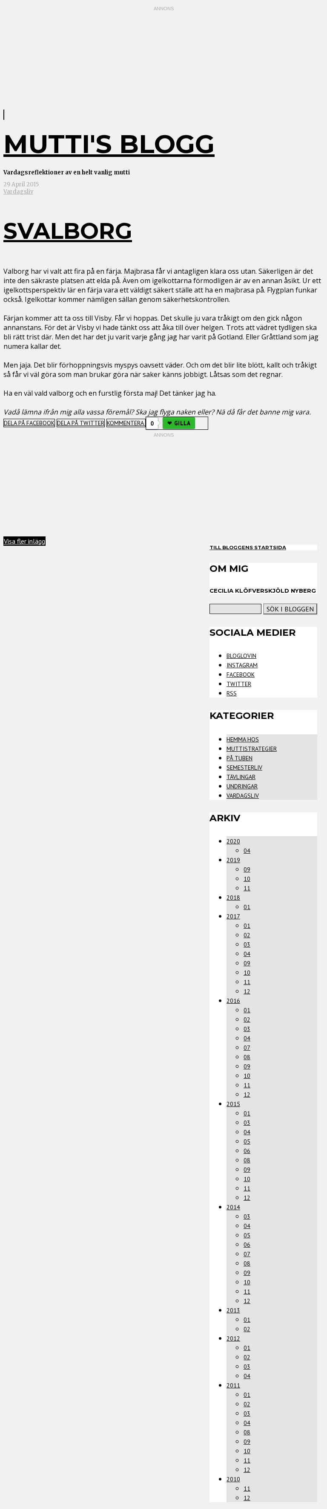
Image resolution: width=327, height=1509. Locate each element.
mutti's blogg (109, 143)
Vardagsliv (18, 191)
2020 (233, 841)
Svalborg (67, 230)
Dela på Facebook (29, 423)
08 (247, 1057)
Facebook (241, 674)
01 (247, 907)
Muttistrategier (252, 749)
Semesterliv (244, 767)
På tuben (239, 758)
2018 (233, 897)
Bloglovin (241, 656)
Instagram (242, 665)
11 (247, 888)
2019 (233, 860)
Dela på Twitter (80, 423)
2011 (233, 1385)
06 (247, 1151)
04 (247, 850)
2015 (233, 1104)
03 (247, 944)
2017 (233, 916)
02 (247, 935)
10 (247, 879)
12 (247, 991)
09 (247, 869)
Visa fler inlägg (24, 541)
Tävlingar (241, 777)
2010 (233, 1479)
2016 (233, 1001)
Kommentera (126, 423)
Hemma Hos (243, 739)
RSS (232, 693)
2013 (233, 1310)
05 (247, 1141)
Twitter (239, 684)
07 (247, 1047)
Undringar (242, 786)
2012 (233, 1338)
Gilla (182, 423)
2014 (233, 1207)
